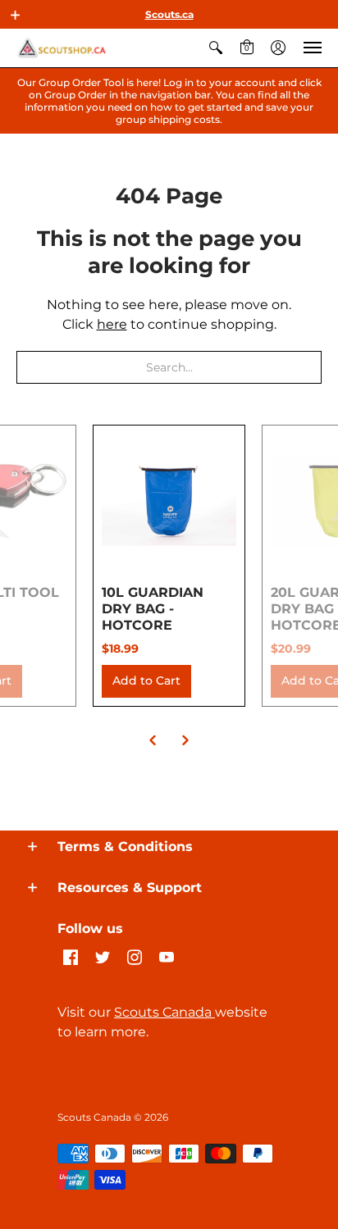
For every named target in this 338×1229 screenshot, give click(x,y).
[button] (15, 14)
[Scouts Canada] (61, 48)
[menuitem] (215, 48)
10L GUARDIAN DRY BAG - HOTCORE (152, 609)
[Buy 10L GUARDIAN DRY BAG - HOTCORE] (169, 501)
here (112, 324)
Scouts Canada (164, 1012)
